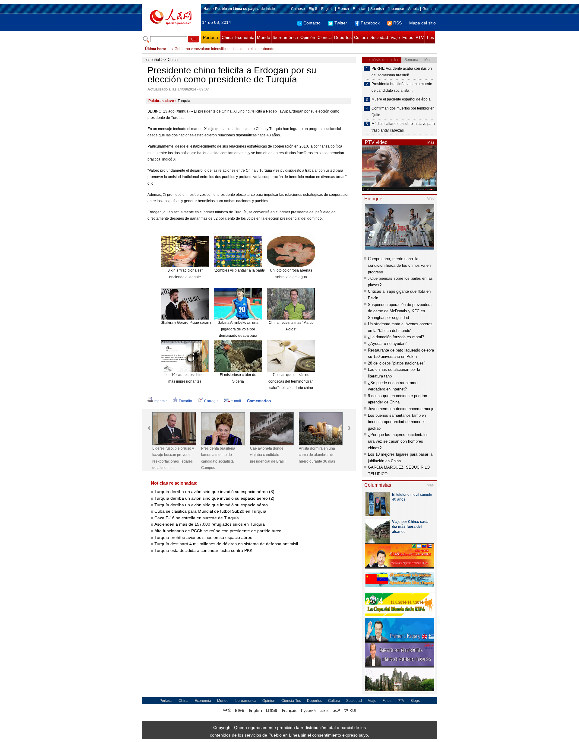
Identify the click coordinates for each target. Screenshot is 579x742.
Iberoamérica (285, 37)
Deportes (343, 37)
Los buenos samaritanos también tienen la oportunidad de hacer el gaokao (397, 422)
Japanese (396, 9)
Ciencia (325, 37)
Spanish (377, 9)
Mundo (263, 37)
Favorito (185, 401)
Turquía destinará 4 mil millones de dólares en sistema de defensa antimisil (226, 543)
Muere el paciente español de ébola (401, 99)
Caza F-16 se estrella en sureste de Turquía (196, 517)
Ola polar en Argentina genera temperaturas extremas (219, 49)
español (153, 59)
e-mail (236, 401)
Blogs (415, 701)
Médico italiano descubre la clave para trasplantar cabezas (403, 127)
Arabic (413, 9)
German (429, 9)
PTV (420, 37)
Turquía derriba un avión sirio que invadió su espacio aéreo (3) (214, 491)
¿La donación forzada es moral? (396, 337)
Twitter (340, 23)
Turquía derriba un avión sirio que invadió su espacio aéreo (211, 504)
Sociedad (379, 37)
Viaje (395, 37)
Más (430, 142)
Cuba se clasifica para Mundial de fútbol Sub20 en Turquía (210, 511)
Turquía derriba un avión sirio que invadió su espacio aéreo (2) (214, 498)
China (227, 37)
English (327, 9)
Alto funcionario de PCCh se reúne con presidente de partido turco (217, 530)
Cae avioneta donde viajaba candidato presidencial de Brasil (268, 454)
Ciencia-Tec (291, 701)
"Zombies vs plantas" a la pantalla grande (248, 270)
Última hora (155, 49)
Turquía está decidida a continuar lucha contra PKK (203, 550)
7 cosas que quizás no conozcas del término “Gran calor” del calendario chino (291, 381)
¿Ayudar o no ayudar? (387, 343)
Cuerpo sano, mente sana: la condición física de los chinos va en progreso (399, 265)
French (343, 9)
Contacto (312, 23)
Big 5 (313, 9)
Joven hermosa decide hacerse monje (401, 408)
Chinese (298, 9)
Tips (430, 37)
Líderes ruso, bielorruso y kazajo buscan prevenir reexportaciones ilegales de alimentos (173, 458)
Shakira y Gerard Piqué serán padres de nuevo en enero (207, 322)
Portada (210, 37)
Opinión (307, 37)
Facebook (370, 23)
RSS (397, 23)
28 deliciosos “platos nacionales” (396, 363)
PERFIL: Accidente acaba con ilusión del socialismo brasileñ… (402, 71)
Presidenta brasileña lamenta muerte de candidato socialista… (402, 87)
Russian (359, 9)
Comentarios (259, 401)
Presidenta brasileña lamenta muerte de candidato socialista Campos (218, 458)
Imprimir (160, 401)
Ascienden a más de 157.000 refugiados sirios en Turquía (209, 524)
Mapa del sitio (422, 23)
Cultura (361, 37)
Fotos (407, 37)
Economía (245, 37)
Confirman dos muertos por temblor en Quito (403, 111)
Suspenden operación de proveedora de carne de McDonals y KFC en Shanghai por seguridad (400, 311)
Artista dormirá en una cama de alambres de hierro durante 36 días (317, 454)
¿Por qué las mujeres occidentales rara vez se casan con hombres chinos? (398, 441)
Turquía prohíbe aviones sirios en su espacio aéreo (203, 537)
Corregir (211, 401)
